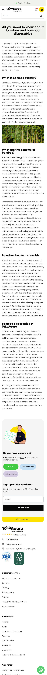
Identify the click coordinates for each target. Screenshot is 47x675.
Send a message (28, 466)
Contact (5, 583)
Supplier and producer (12, 631)
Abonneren (23, 507)
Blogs (4, 627)
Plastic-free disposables (13, 670)
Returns (5, 597)
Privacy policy (8, 592)
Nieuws (5, 622)
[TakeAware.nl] (17, 9)
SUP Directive (8, 641)
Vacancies (6, 650)
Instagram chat (11, 474)
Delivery (5, 588)
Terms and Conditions (11, 578)
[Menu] (3, 9)
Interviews (6, 645)
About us (6, 636)
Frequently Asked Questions (14, 602)
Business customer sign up (13, 655)
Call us (10, 466)
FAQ (22, 457)
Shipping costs (8, 606)
